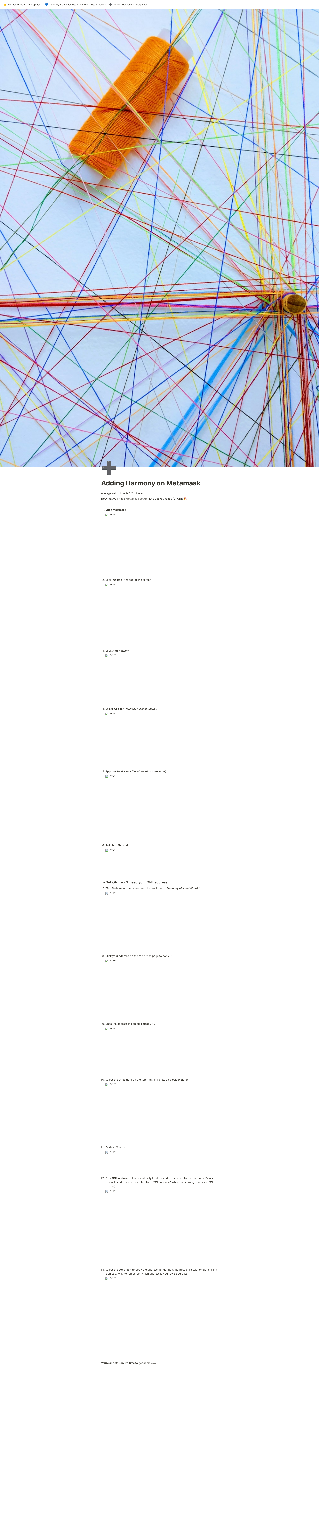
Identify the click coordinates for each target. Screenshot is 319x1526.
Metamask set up (137, 498)
